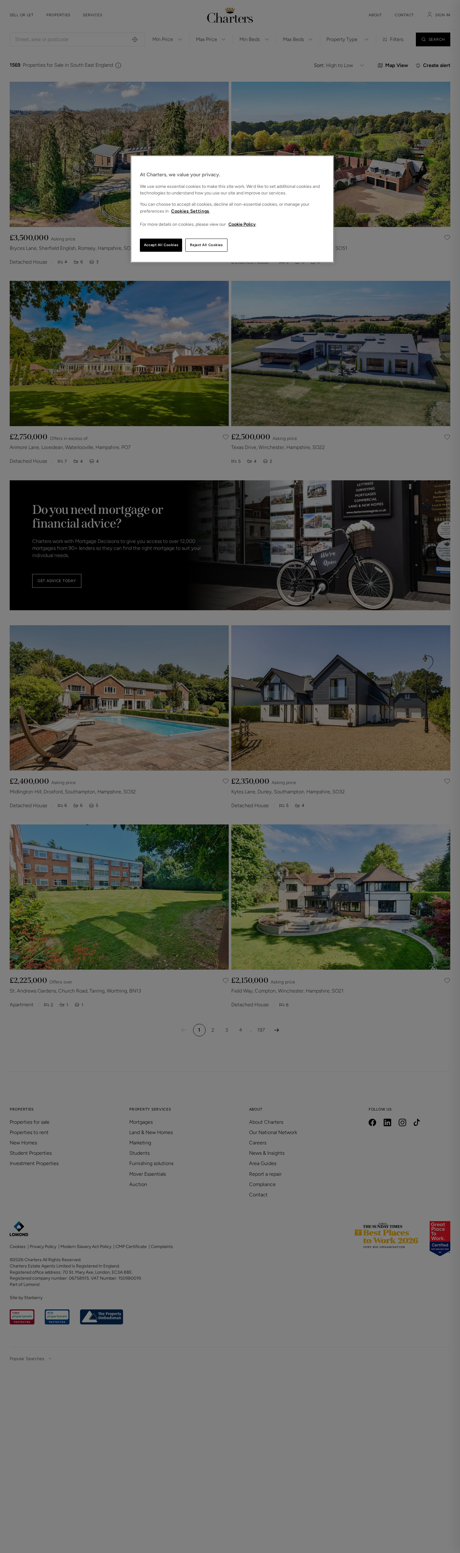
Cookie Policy (242, 224)
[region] (232, 209)
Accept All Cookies (161, 245)
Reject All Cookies (206, 245)
